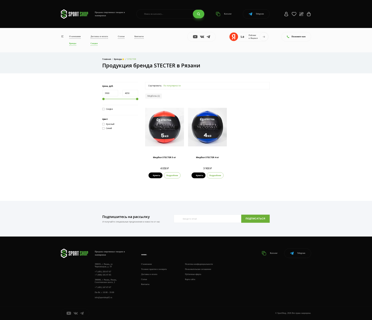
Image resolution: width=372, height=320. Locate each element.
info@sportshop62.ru (103, 297)
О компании (75, 36)
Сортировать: (155, 85)
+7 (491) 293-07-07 (103, 272)
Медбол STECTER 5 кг (164, 157)
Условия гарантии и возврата (154, 269)
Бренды (72, 43)
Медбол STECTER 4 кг (207, 157)
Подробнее (172, 175)
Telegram (260, 14)
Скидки (94, 43)
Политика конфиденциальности (199, 264)
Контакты (139, 36)
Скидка (109, 109)
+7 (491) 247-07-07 (103, 287)
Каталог (227, 14)
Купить (156, 175)
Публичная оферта (193, 274)
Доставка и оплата (99, 36)
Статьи (121, 36)
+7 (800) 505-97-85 (103, 275)
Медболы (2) (153, 95)
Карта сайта (190, 279)
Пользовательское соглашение (198, 269)
